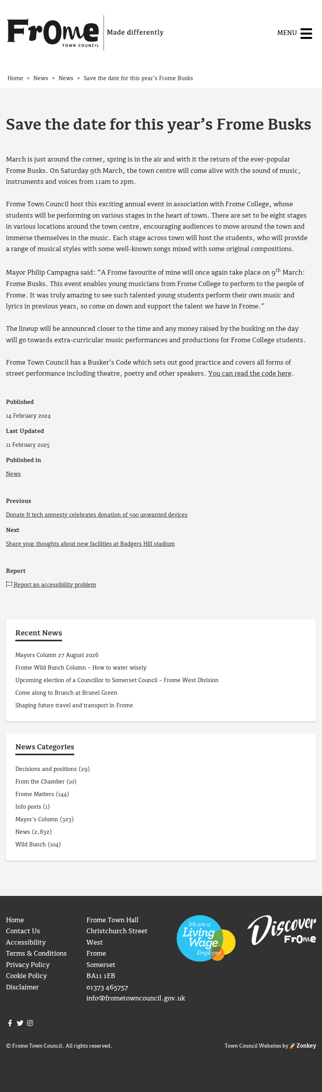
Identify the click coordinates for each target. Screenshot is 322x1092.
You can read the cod (240, 374)
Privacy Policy (27, 965)
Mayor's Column (36, 820)
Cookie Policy (26, 976)
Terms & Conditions (36, 954)
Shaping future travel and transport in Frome (74, 706)
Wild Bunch (30, 845)
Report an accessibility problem (54, 585)
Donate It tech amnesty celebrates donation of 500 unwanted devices (97, 515)
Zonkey (305, 1046)
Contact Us (23, 931)
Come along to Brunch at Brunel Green (67, 693)
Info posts (28, 807)
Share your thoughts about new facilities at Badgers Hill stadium (90, 544)
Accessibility (26, 943)
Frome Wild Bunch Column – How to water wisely (80, 668)
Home (15, 920)
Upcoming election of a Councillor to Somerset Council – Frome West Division (117, 680)
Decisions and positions (46, 769)
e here (282, 374)
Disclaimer (22, 987)
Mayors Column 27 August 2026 (57, 655)
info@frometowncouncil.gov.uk (135, 998)
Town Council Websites (253, 1046)
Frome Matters (34, 794)
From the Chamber (40, 782)
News (13, 474)
